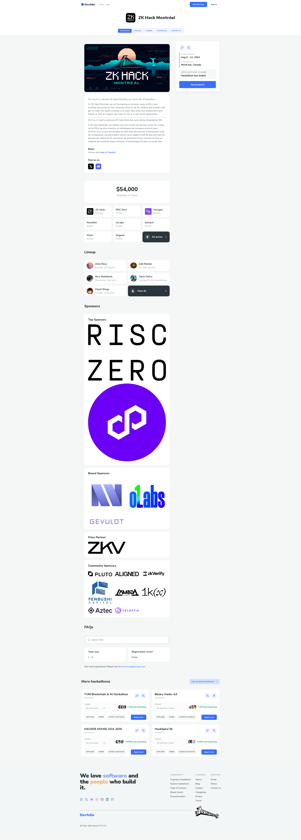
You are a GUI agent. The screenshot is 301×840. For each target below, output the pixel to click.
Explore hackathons (179, 783)
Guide (213, 779)
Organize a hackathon (180, 779)
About (198, 779)
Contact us (216, 788)
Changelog (200, 792)
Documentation (177, 796)
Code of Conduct (107, 152)
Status (214, 783)
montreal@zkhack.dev (133, 666)
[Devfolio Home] (88, 4)
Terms (198, 800)
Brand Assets (176, 792)
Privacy (198, 796)
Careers (199, 788)
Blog (197, 783)
